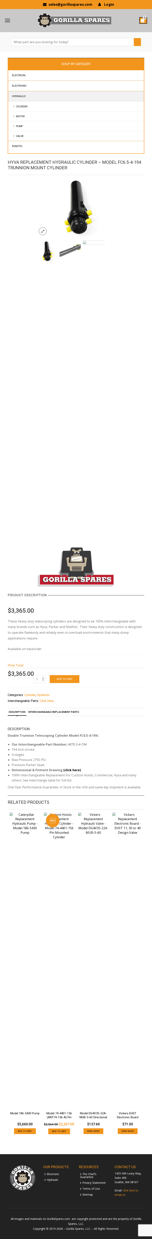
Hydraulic (43, 695)
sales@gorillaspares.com (70, 4)
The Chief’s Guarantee (88, 1175)
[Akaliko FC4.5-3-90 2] (94, 388)
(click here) (72, 770)
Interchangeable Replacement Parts (53, 711)
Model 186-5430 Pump (25, 1113)
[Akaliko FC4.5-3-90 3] (70, 251)
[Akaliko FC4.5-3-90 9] (76, 208)
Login (109, 4)
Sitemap (87, 1194)
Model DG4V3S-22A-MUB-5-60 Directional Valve (93, 1117)
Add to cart (64, 679)
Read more (93, 1131)
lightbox (43, 231)
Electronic (53, 1173)
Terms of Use (91, 1188)
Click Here (47, 701)
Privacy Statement (94, 1182)
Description (17, 711)
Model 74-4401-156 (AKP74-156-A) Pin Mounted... (59, 1117)
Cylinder (29, 695)
